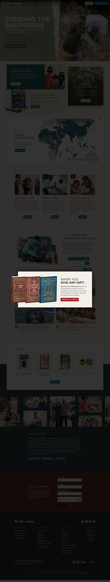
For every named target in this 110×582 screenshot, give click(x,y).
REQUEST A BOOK (69, 299)
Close (88, 269)
